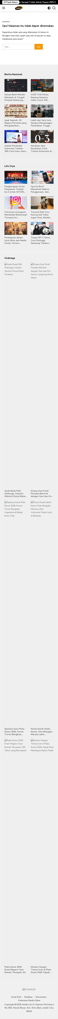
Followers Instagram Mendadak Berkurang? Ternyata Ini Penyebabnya (15, 215)
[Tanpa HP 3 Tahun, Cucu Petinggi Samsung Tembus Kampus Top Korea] (42, 228)
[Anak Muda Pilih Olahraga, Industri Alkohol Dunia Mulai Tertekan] (15, 375)
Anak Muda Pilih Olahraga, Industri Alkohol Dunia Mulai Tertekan (14, 494)
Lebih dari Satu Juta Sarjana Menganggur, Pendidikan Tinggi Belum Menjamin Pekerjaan (42, 123)
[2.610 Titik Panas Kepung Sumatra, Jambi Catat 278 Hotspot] (42, 85)
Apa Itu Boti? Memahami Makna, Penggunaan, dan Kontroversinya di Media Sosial (40, 189)
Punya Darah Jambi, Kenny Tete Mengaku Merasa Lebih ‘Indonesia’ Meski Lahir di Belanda (41, 732)
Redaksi (28, 997)
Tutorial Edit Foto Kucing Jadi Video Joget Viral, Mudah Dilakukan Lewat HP (41, 215)
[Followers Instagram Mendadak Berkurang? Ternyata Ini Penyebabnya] (15, 202)
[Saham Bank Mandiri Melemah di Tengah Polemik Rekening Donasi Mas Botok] (15, 85)
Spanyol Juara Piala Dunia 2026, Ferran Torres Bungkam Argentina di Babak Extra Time (14, 732)
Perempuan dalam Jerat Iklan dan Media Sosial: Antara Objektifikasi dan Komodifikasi (15, 240)
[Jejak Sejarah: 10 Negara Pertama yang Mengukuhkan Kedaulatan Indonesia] (15, 111)
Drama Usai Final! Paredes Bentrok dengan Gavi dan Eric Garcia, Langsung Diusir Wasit (41, 494)
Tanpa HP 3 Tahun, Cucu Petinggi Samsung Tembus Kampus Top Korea (40, 240)
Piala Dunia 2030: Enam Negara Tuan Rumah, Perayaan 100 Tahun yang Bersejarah (15, 970)
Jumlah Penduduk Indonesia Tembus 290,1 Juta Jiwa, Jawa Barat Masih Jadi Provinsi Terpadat (15, 149)
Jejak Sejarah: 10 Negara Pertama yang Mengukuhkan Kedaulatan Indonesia (15, 123)
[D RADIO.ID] (18, 8)
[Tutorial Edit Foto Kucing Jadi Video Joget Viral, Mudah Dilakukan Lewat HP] (42, 202)
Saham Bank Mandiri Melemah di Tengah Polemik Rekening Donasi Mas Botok (14, 97)
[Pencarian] (54, 8)
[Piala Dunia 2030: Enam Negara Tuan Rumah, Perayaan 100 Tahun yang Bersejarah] (15, 851)
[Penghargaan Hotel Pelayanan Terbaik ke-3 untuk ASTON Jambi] (15, 177)
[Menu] (4, 8)
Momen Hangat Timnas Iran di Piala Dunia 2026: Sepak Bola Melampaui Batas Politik (42, 970)
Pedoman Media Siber (29, 1000)
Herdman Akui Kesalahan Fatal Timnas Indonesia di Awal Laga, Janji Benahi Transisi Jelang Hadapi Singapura (41, 149)
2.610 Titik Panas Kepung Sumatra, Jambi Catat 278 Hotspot (39, 97)
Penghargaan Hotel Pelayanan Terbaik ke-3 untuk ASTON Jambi (14, 189)
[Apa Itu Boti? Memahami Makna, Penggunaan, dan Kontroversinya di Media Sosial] (42, 177)
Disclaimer (41, 997)
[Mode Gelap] (49, 8)
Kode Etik (16, 997)
